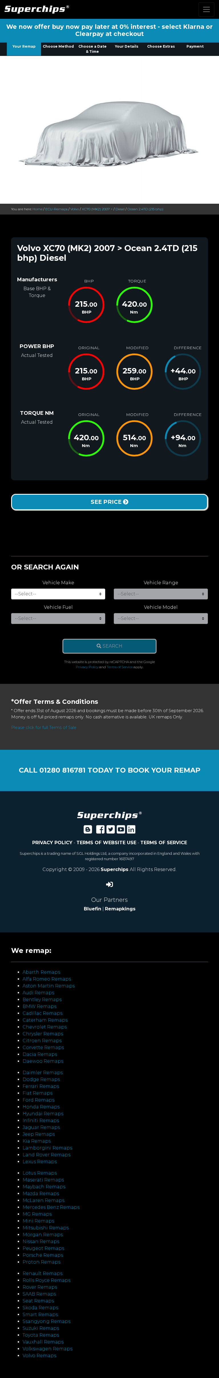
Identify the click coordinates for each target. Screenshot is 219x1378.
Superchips (115, 869)
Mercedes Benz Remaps (51, 1207)
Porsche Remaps (43, 1255)
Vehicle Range (161, 582)
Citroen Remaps (42, 1040)
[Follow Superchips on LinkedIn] (131, 831)
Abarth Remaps (41, 972)
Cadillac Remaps (42, 1013)
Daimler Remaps (43, 1072)
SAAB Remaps (39, 1294)
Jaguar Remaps (41, 1127)
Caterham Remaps (45, 1020)
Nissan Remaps (41, 1241)
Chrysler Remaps (43, 1033)
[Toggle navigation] (206, 9)
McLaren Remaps (43, 1200)
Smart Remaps (40, 1314)
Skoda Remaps (40, 1307)
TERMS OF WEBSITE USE (106, 842)
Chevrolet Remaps (45, 1027)
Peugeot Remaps (43, 1248)
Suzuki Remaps (41, 1328)
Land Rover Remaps (46, 1154)
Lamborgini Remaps (47, 1148)
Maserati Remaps (43, 1180)
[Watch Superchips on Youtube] (121, 831)
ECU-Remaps (56, 209)
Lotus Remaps (40, 1173)
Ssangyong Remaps (46, 1321)
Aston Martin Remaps (49, 986)
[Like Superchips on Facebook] (100, 831)
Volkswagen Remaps (47, 1348)
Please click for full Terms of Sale (43, 727)
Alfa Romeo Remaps (47, 979)
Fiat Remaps (37, 1093)
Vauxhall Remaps (43, 1342)
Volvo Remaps (39, 1355)
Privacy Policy (87, 667)
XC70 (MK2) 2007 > (97, 209)
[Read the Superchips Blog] (88, 831)
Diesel (120, 209)
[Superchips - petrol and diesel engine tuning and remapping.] (109, 815)
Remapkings (120, 909)
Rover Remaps (40, 1287)
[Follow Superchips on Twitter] (111, 831)
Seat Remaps (38, 1301)
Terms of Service (120, 667)
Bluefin (92, 909)
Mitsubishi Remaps (46, 1227)
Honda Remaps (41, 1107)
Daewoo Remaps (43, 1061)
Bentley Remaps (42, 999)
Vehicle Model (161, 607)
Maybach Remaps (44, 1186)
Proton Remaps (41, 1262)
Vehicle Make (58, 582)
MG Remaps (37, 1214)
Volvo (74, 209)
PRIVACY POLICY (52, 842)
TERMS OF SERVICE (163, 842)
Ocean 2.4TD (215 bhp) (145, 209)
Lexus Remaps (40, 1161)
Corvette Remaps (43, 1047)
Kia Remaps (37, 1141)
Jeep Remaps (39, 1134)
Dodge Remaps (41, 1079)
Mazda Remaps (41, 1193)
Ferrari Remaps (41, 1086)
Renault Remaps (42, 1273)
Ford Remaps (38, 1100)
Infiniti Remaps (41, 1120)
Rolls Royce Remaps (46, 1280)
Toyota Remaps (41, 1335)
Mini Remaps (38, 1221)
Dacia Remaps (40, 1054)
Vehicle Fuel (58, 607)
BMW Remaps (39, 1006)
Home (37, 209)
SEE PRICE (107, 501)
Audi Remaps (38, 992)
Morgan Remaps (43, 1234)
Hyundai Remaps (43, 1113)
